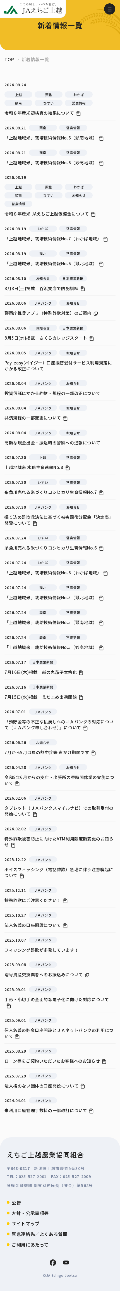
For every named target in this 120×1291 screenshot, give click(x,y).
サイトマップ (26, 1223)
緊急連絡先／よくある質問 (40, 1234)
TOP (9, 59)
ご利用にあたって (30, 1245)
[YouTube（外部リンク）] (66, 1262)
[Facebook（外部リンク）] (53, 1262)
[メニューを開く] (109, 9)
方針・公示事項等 (30, 1213)
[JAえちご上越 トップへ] (33, 8)
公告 (16, 1202)
